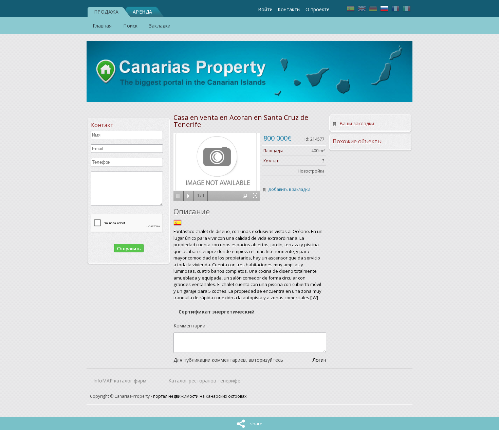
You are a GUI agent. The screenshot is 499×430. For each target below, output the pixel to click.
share (256, 423)
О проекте (318, 9)
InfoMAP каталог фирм (119, 380)
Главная (102, 25)
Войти (265, 9)
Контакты (289, 9)
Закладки (159, 25)
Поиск (130, 25)
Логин (319, 360)
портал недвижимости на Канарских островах (199, 396)
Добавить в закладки (289, 189)
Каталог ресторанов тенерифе (204, 380)
